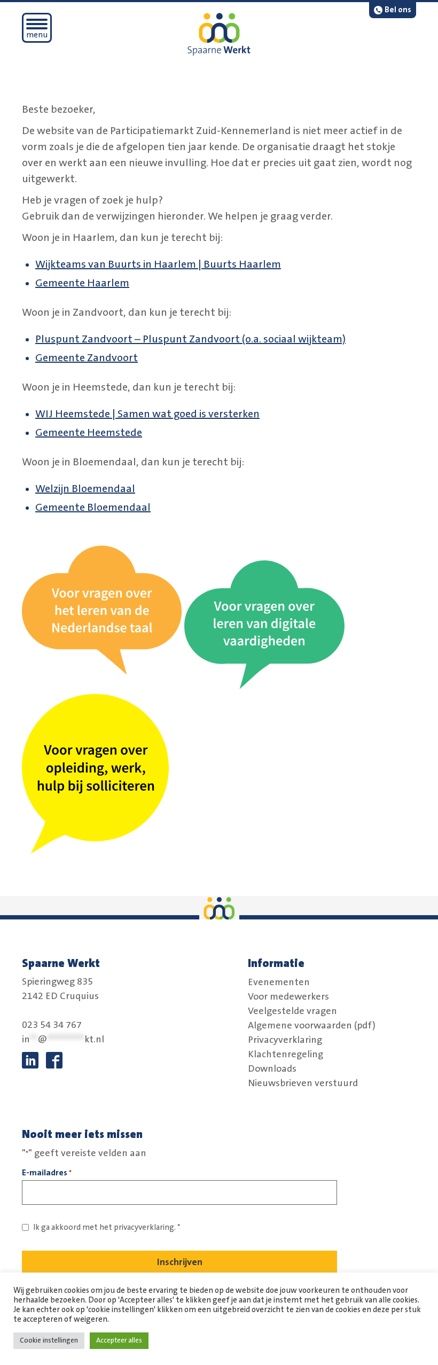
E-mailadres (47, 1172)
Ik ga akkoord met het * (107, 1227)
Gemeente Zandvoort (86, 358)
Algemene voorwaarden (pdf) (312, 1025)
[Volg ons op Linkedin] (30, 1060)
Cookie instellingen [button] (49, 1340)
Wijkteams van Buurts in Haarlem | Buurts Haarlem (158, 264)
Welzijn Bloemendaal (85, 489)
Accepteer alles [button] (119, 1340)
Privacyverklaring (285, 1039)
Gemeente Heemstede (88, 433)
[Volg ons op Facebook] (54, 1060)
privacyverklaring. (145, 1227)
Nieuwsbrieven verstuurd (303, 1083)
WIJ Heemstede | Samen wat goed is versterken (147, 414)
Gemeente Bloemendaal (93, 507)
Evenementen (279, 982)
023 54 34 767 (52, 1025)
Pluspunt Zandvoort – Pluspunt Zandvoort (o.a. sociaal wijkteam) (190, 339)
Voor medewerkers (288, 996)
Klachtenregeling (285, 1054)
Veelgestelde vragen (292, 1010)
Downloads (272, 1068)
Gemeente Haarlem (82, 283)
